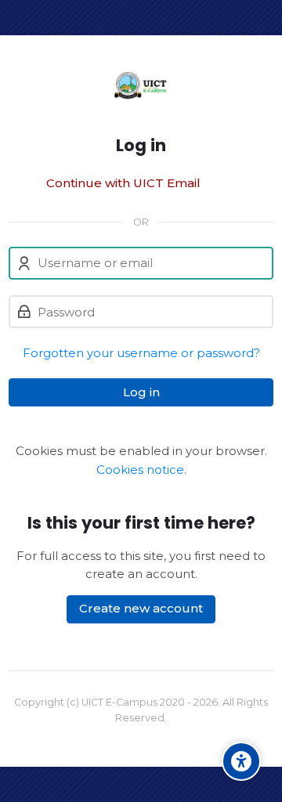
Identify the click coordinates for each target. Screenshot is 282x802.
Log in (141, 392)
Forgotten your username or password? (141, 352)
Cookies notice (140, 469)
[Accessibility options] (241, 761)
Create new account (141, 608)
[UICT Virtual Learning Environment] (141, 85)
